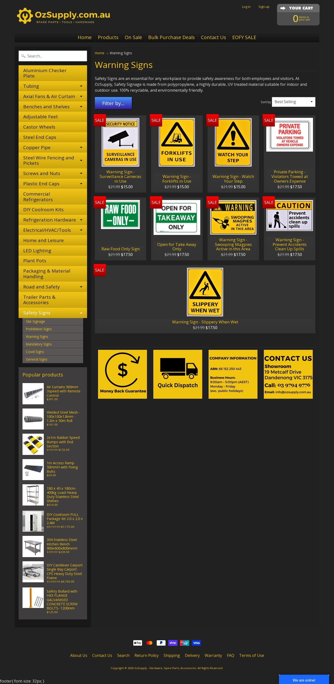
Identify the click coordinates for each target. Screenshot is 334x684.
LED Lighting (37, 250)
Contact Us (213, 37)
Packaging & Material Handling (46, 274)
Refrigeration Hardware (49, 220)
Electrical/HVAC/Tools (47, 230)
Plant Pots (34, 260)
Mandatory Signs (39, 344)
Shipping (172, 655)
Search (123, 655)
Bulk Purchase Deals (171, 37)
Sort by (266, 102)
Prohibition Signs (39, 329)
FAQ (230, 655)
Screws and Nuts (41, 173)
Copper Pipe (37, 147)
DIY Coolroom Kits (43, 209)
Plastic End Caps (41, 183)
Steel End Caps (39, 137)
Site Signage (35, 321)
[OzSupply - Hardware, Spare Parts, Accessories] (63, 16)
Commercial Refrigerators (38, 197)
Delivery (192, 655)
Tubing (31, 86)
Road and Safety (41, 287)
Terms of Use (251, 655)
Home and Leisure (43, 240)
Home (85, 37)
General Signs (36, 359)
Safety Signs (36, 312)
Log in (246, 6)
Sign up (263, 6)
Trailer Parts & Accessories (39, 300)
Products (108, 37)
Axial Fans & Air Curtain (49, 96)
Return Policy (146, 655)
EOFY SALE (244, 37)
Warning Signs (37, 336)
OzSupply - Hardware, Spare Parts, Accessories (165, 668)
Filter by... (113, 103)
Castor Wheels (39, 127)
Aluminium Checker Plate (45, 73)
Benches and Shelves (46, 106)
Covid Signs (35, 351)
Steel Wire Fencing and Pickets (48, 160)
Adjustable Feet (40, 116)
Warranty (213, 655)
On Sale (133, 37)
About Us (78, 655)
